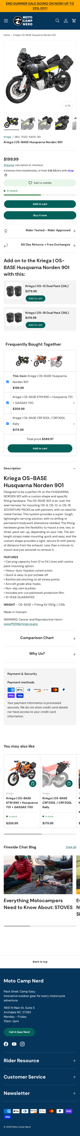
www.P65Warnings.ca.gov (21, 624)
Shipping (9, 165)
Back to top (40, 961)
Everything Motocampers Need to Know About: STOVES (38, 903)
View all (71, 847)
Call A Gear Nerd (19, 1032)
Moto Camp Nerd (21, 1126)
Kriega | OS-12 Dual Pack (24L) (46, 286)
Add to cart (40, 204)
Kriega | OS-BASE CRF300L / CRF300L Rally (57, 802)
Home (7, 35)
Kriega (7, 137)
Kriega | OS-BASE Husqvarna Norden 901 (34, 35)
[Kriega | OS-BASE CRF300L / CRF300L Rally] (58, 772)
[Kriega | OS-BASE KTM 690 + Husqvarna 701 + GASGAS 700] (22, 772)
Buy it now (40, 215)
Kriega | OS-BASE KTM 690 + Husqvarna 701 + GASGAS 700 (22, 802)
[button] (40, 182)
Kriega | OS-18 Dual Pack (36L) (47, 313)
